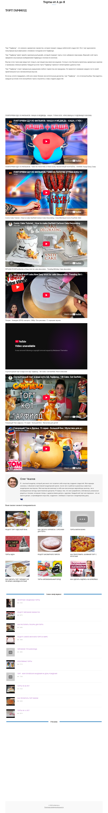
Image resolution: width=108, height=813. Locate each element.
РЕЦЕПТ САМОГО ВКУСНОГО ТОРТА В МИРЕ (32, 637)
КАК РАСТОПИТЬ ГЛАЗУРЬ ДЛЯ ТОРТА (30, 624)
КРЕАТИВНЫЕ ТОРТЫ (24, 661)
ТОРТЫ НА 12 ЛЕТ (23, 710)
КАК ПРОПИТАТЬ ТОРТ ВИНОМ (27, 698)
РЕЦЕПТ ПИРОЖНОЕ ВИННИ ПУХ (28, 612)
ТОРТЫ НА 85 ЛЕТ (23, 686)
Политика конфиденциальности (54, 807)
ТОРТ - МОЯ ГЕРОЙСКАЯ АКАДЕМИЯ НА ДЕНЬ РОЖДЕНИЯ (37, 674)
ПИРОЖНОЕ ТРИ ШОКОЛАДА (27, 649)
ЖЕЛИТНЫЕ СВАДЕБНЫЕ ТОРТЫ (28, 600)
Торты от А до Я (54, 2)
